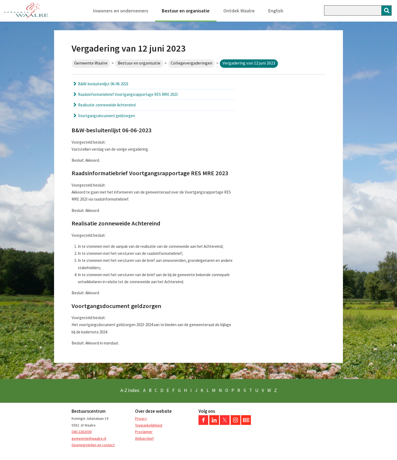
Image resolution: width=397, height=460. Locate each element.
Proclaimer (144, 431)
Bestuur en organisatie (186, 11)
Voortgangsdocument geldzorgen (106, 115)
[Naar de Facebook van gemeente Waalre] (203, 423)
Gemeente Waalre (90, 63)
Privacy (141, 418)
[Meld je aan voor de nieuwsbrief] (246, 423)
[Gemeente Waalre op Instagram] (235, 423)
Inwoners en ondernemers (120, 11)
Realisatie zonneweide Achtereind (107, 104)
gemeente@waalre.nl (89, 438)
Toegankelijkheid (148, 425)
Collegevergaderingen (191, 63)
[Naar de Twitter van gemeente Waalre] (225, 423)
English (275, 11)
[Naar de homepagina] (26, 11)
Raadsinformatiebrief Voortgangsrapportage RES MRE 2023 (128, 94)
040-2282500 (82, 431)
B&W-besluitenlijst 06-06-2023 (103, 83)
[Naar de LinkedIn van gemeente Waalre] (214, 423)
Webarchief (144, 438)
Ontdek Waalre (239, 11)
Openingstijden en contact (93, 444)
